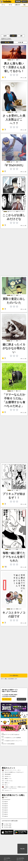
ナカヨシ (6, 797)
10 (6, 567)
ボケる (10, 4)
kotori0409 (11, 678)
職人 (25, 4)
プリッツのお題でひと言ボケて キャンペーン (12, 740)
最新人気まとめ (20, 859)
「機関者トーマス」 (8, 778)
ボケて (2, 678)
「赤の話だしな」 (7, 776)
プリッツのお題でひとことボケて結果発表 (11, 737)
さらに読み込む (14, 675)
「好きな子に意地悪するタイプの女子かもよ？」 (14, 772)
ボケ (13, 35)
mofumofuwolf (7, 799)
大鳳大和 (6, 801)
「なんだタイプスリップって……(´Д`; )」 (12, 770)
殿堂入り (6, 859)
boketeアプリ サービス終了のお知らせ (10, 734)
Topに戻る (22, 848)
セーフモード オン (6, 699)
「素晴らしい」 (7, 782)
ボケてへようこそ (21, 699)
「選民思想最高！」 (8, 774)
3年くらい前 (23, 77)
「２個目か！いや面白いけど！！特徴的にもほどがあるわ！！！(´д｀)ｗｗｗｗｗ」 (14, 787)
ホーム (3, 4)
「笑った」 (6, 784)
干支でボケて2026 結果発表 (8, 743)
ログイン (24, 1)
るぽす (5, 35)
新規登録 (18, 1)
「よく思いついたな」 (8, 780)
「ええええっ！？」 (8, 790)
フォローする (7, 825)
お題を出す (17, 4)
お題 (21, 35)
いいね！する (7, 824)
